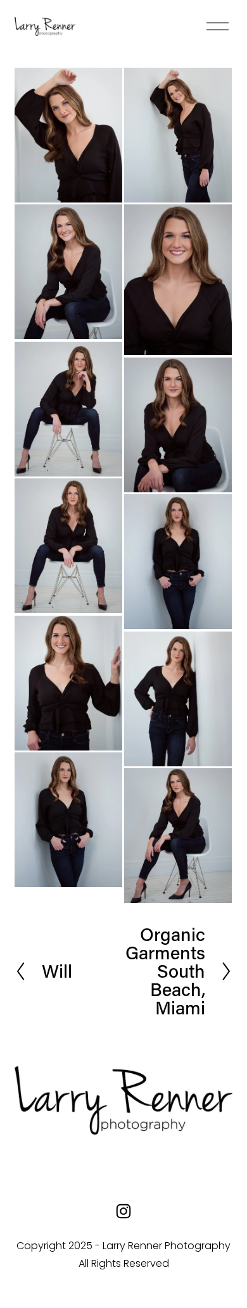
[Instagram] (123, 1211)
